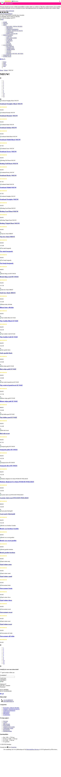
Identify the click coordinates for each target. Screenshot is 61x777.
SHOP (5, 25)
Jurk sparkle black (6, 353)
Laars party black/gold (7, 514)
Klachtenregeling (7, 731)
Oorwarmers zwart (6, 612)
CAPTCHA (3, 678)
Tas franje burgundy (7, 263)
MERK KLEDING (8, 35)
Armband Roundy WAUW (9, 116)
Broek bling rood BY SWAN (9, 277)
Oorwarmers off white (7, 636)
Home (1, 70)
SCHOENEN (6, 715)
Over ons (5, 721)
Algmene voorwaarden (9, 727)
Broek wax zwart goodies (8, 540)
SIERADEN (6, 712)
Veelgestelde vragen (8, 728)
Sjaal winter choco (6, 600)
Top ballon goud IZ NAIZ (8, 417)
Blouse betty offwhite (7, 307)
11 (3, 95)
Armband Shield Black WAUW (10, 139)
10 (3, 93)
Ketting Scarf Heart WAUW (9, 211)
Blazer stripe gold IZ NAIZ (9, 401)
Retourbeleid (6, 729)
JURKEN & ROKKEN (9, 710)
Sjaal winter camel (6, 576)
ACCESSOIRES (7, 45)
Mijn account (6, 724)
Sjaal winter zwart (6, 624)
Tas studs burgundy (6, 251)
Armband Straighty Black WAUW (11, 104)
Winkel (6, 70)
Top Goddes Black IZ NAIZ (9, 321)
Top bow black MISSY (7, 237)
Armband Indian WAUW (8, 127)
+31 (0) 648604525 (8, 700)
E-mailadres (3, 675)
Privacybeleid (6, 725)
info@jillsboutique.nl (8, 701)
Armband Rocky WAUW (8, 175)
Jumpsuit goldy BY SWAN (8, 449)
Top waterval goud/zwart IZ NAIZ (11, 385)
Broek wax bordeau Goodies (9, 528)
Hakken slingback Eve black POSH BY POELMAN (17, 482)
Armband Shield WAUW (8, 187)
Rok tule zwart (5, 433)
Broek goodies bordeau (7, 552)
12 (3, 96)
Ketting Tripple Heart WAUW (10, 223)
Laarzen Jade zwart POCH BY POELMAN (14, 498)
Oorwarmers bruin (6, 588)
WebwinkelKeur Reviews (32, 749)
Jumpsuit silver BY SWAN (8, 466)
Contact (5, 722)
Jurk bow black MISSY (8, 293)
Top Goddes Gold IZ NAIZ (9, 337)
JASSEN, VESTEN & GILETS (11, 709)
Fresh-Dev (14, 747)
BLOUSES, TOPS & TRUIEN (11, 707)
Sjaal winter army (6, 564)
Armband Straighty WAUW (9, 199)
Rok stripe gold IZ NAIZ (8, 369)
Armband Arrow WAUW (8, 151)
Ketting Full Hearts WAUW (9, 163)
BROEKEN (6, 713)
